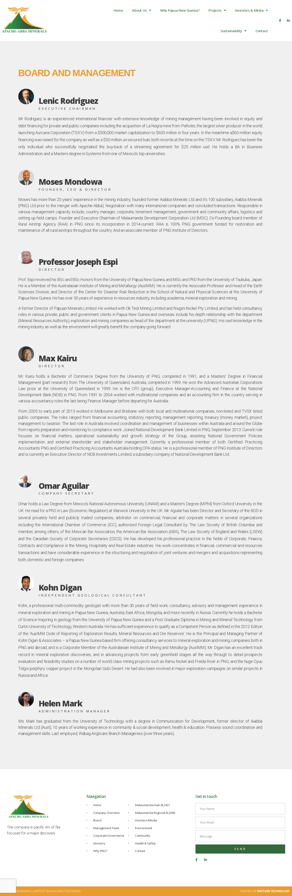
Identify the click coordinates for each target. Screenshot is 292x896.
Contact (262, 31)
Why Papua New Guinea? (179, 10)
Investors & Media (249, 10)
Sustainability (231, 31)
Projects (215, 10)
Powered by (265, 891)
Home (118, 10)
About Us (139, 10)
